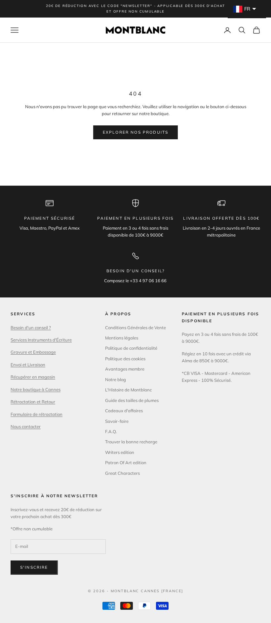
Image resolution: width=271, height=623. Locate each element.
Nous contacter (26, 426)
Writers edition (119, 452)
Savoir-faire (117, 421)
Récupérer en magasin (33, 376)
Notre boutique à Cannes (35, 389)
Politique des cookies (125, 358)
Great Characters (122, 473)
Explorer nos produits (135, 132)
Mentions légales (121, 337)
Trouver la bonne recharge (131, 441)
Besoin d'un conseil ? (31, 327)
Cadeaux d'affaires (124, 410)
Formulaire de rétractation (36, 414)
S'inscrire (34, 567)
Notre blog (115, 379)
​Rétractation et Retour (33, 401)
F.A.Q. (111, 431)
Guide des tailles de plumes (132, 400)
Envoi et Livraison (28, 364)
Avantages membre (124, 369)
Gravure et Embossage (33, 352)
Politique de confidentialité (131, 348)
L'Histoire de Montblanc (128, 389)
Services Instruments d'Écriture (41, 339)
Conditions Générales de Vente (135, 327)
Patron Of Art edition (125, 462)
